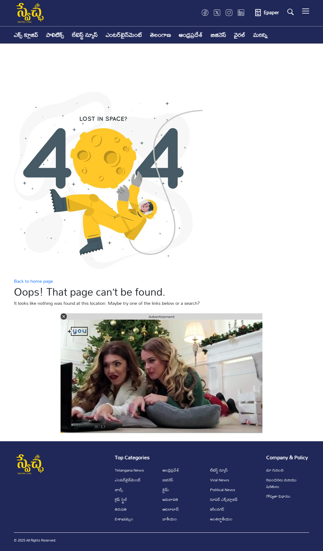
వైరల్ (239, 35)
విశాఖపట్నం (124, 519)
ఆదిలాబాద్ (170, 509)
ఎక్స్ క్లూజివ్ (26, 35)
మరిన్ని (260, 35)
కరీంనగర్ (217, 509)
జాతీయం (169, 519)
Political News (222, 489)
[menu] (305, 13)
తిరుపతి (121, 509)
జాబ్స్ (119, 489)
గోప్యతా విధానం (278, 496)
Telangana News (129, 470)
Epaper (271, 12)
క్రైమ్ (165, 489)
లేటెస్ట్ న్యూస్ (85, 35)
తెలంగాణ (160, 35)
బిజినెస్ (218, 35)
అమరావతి (170, 499)
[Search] (290, 12)
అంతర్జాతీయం (221, 519)
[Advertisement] (161, 72)
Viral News (219, 480)
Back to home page (33, 281)
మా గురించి (275, 470)
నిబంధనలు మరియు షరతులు (281, 483)
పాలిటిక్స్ (55, 35)
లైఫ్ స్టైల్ (121, 499)
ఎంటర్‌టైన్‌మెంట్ (124, 35)
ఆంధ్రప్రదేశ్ (191, 35)
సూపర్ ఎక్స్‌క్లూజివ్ (224, 499)
